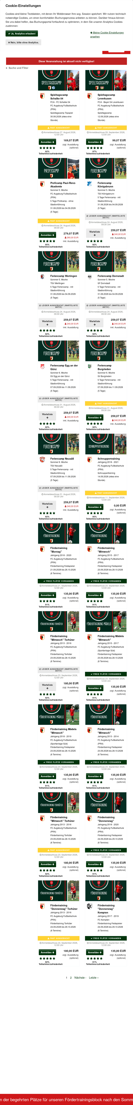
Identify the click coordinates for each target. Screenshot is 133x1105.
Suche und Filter (18, 68)
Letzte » (94, 977)
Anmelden (46, 142)
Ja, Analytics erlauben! (23, 33)
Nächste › (80, 977)
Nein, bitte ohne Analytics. (24, 42)
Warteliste (94, 231)
